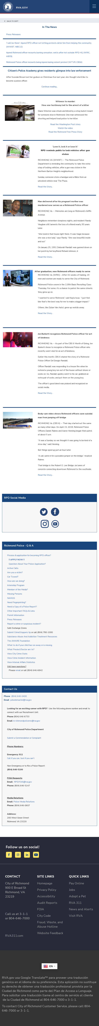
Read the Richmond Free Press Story (65, 131)
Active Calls (13, 568)
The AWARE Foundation (18, 640)
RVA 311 (75, 903)
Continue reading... (50, 86)
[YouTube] (36, 854)
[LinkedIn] (27, 854)
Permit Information (15, 615)
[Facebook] (9, 854)
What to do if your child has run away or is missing (29, 645)
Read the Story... (45, 186)
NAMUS (11, 598)
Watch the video (65, 128)
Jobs (72, 890)
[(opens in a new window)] (43, 511)
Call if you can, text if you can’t (20, 758)
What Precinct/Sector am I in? (20, 649)
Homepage (44, 883)
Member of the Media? (17, 589)
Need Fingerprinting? (16, 602)
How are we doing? (16, 581)
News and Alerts (81, 909)
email (18, 670)
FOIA (40, 909)
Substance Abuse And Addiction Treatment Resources (32, 636)
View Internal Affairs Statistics (21, 662)
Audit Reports (47, 903)
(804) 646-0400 (19, 696)
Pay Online (76, 883)
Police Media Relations (24, 801)
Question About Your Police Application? (27, 563)
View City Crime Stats (17, 653)
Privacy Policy (46, 890)
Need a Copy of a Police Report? (22, 606)
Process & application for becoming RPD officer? (29, 555)
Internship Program (15, 585)
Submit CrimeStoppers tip (19, 632)
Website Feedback (50, 933)
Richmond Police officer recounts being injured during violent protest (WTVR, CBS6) (44, 62)
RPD (16, 781)
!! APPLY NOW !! (16, 559)
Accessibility (46, 896)
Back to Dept (12, 21)
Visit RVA (76, 916)
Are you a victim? (15, 572)
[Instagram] (18, 854)
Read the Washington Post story (65, 124)
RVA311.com (14, 936)
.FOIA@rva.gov (25, 781)
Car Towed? (12, 576)
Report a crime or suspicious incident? (24, 623)
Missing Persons (14, 593)
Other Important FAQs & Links (21, 611)
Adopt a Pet (77, 896)
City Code (44, 916)
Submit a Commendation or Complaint (24, 738)
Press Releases (14, 619)
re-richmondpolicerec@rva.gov (26, 720)
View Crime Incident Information (21, 658)
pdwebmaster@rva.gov (21, 700)
